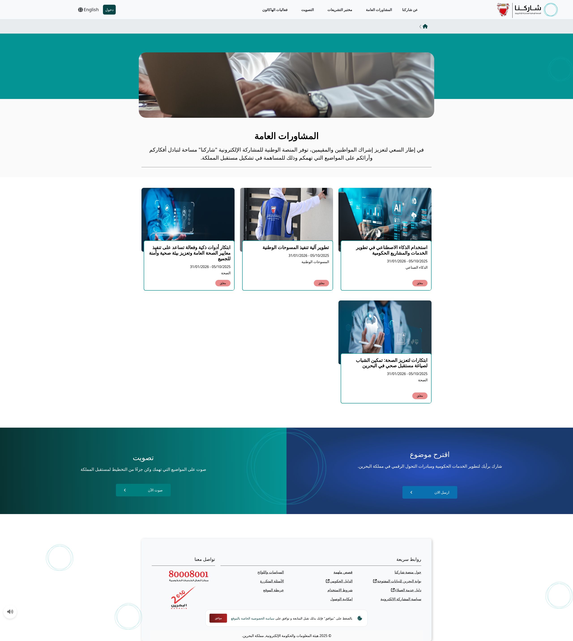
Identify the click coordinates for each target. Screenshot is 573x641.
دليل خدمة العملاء (408, 589)
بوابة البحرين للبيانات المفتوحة (399, 581)
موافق (218, 618)
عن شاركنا (410, 9)
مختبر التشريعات (339, 9)
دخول (109, 9)
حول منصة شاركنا (408, 572)
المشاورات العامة (379, 9)
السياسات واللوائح (270, 572)
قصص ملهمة (343, 572)
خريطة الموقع (273, 589)
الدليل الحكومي (341, 581)
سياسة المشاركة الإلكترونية (401, 598)
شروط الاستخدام (340, 589)
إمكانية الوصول (341, 598)
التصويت (307, 9)
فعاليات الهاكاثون (275, 9)
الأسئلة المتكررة (272, 581)
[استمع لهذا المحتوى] (10, 612)
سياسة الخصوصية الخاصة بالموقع (252, 618)
